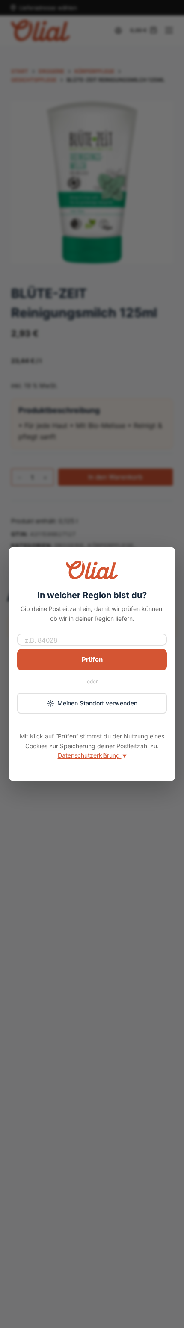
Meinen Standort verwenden (97, 703)
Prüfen (92, 659)
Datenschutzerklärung (92, 755)
